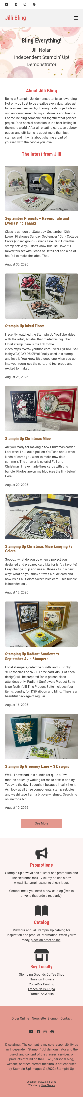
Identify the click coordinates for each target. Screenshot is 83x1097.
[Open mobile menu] (76, 18)
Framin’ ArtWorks (41, 994)
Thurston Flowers (41, 979)
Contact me (17, 891)
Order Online (20, 1018)
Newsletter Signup (45, 1018)
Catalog (41, 922)
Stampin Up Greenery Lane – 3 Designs (37, 766)
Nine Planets (48, 1085)
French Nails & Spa (41, 989)
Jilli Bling (15, 17)
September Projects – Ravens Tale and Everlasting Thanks (37, 221)
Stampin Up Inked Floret (25, 326)
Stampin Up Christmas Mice (28, 438)
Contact (66, 1018)
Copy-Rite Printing (41, 984)
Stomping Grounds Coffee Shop (41, 974)
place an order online (45, 940)
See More (41, 823)
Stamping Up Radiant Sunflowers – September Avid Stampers (33, 656)
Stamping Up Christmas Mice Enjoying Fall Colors (40, 549)
